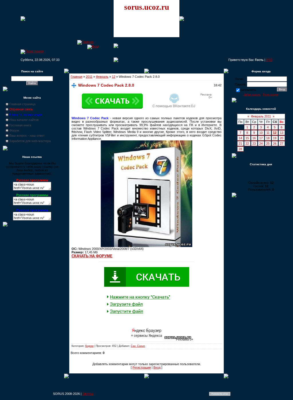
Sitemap (88, 393)
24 (261, 143)
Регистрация (141, 367)
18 (268, 138)
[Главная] (85, 41)
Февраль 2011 (261, 116)
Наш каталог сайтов (24, 120)
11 (268, 132)
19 (274, 138)
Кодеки (89, 346)
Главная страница (22, 104)
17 (261, 138)
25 (268, 143)
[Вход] (93, 46)
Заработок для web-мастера (30, 141)
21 (240, 143)
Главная (76, 76)
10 (261, 132)
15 (247, 138)
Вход (157, 367)
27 (281, 143)
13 (281, 132)
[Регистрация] (32, 51)
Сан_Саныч (138, 346)
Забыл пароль (252, 94)
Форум (14, 130)
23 (254, 143)
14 (240, 138)
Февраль (102, 76)
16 (254, 138)
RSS (269, 59)
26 (274, 143)
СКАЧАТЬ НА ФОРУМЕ (92, 256)
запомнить (248, 89)
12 (113, 76)
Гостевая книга (20, 125)
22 (247, 143)
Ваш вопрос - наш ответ (27, 135)
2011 (89, 76)
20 (281, 138)
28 (240, 149)
